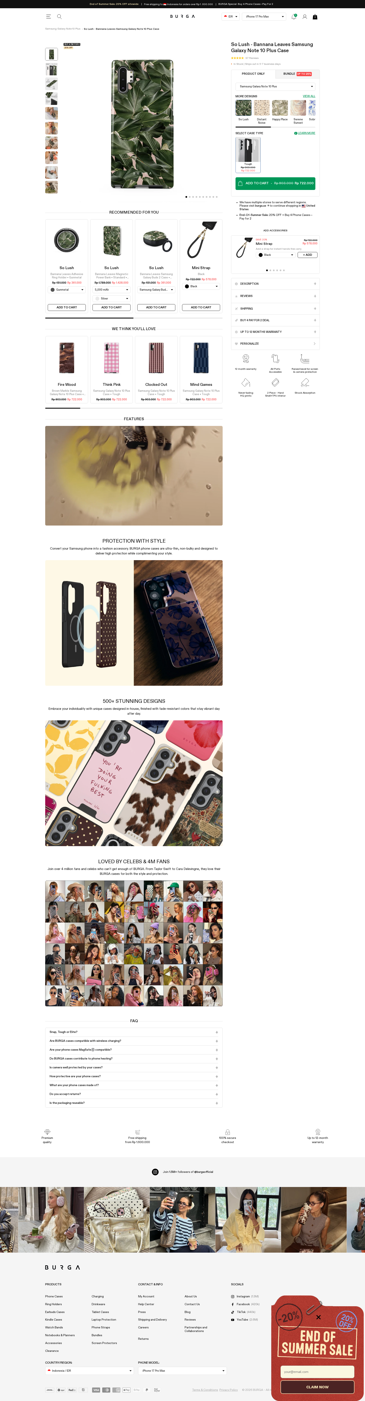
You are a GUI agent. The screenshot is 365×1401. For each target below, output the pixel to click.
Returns (143, 1338)
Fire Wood (67, 385)
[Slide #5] (203, 197)
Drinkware (98, 1304)
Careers (143, 1327)
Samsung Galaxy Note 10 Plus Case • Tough (111, 393)
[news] (293, 16)
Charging (98, 1296)
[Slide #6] (206, 197)
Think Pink (112, 385)
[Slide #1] (190, 197)
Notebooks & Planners (60, 1335)
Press (142, 1312)
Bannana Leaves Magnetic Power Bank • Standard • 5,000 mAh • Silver (111, 276)
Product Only (253, 73)
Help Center (146, 1304)
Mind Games (201, 385)
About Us (191, 1296)
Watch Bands (54, 1327)
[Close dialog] (318, 1317)
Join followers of (188, 1172)
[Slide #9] (217, 197)
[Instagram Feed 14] (117, 1220)
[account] (304, 16)
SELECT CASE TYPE (249, 133)
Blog (188, 1312)
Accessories (53, 1343)
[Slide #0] (186, 197)
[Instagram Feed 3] (314, 1220)
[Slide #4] (200, 197)
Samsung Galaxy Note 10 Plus (62, 29)
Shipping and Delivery (152, 1319)
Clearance (52, 1351)
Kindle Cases (53, 1319)
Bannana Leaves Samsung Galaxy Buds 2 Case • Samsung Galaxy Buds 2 (156, 276)
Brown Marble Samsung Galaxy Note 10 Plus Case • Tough (67, 393)
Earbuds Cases (55, 1312)
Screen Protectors (104, 1343)
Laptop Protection (104, 1319)
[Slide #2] (193, 197)
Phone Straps (101, 1327)
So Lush (67, 268)
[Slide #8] (213, 197)
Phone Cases (54, 1296)
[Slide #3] (196, 197)
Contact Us (192, 1304)
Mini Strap (201, 268)
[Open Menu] (48, 16)
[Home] (182, 16)
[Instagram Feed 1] (182, 1220)
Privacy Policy (228, 1390)
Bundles (97, 1335)
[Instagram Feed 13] (51, 1220)
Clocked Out (156, 385)
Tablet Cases (100, 1312)
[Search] (59, 16)
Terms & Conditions (205, 1390)
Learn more (306, 133)
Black (201, 274)
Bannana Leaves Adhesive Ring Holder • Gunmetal (66, 276)
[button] (245, 58)
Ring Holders (53, 1304)
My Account (146, 1296)
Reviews (190, 1319)
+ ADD (307, 254)
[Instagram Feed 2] (248, 1220)
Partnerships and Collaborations (196, 1329)
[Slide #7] (210, 197)
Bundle (297, 73)
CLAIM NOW (317, 1387)
